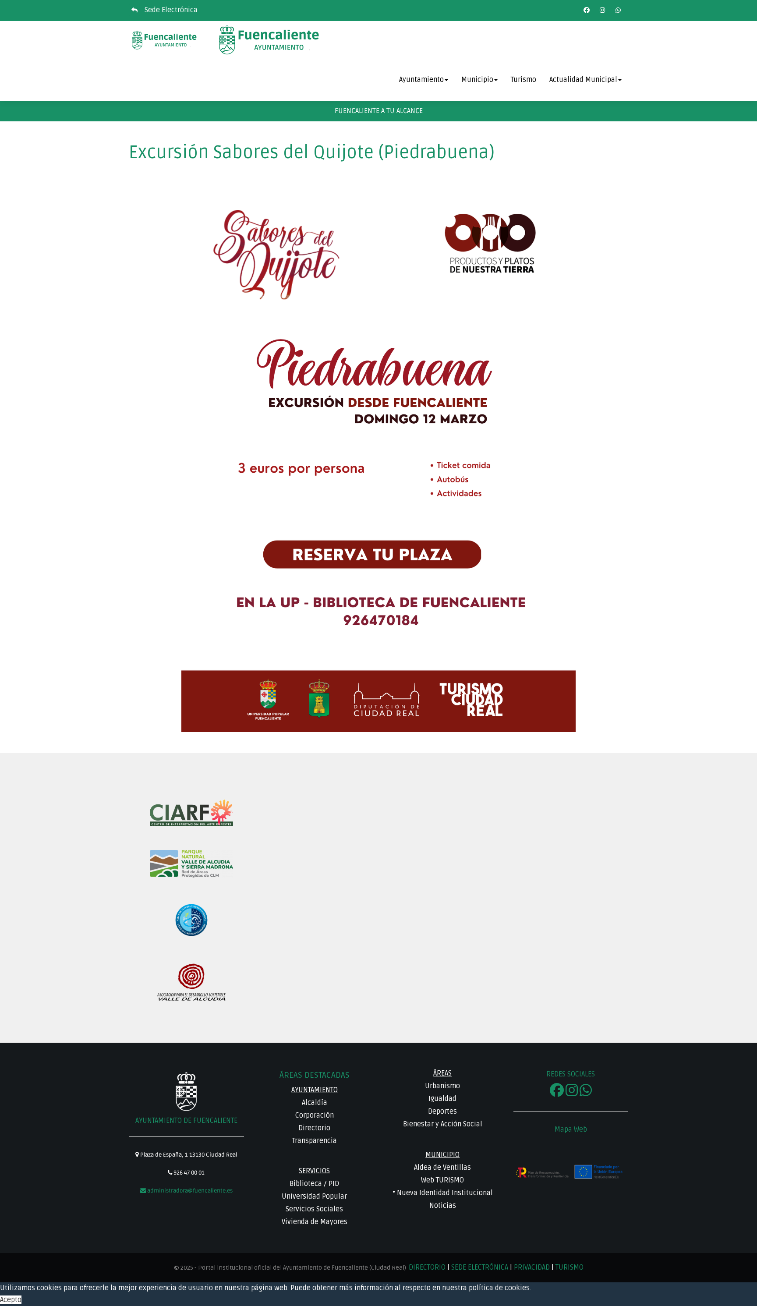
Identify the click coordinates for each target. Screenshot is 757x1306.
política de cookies (499, 1288)
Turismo (523, 79)
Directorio (314, 1128)
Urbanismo (442, 1086)
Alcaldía (314, 1102)
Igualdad (442, 1098)
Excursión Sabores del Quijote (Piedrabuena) (312, 152)
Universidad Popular (314, 1196)
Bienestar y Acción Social (442, 1124)
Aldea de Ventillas (442, 1167)
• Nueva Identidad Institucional (443, 1193)
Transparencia (314, 1140)
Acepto (10, 1299)
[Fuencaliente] (165, 40)
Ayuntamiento (421, 79)
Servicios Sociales (314, 1209)
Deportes (442, 1111)
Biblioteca (306, 1183)
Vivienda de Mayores (314, 1222)
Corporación (314, 1115)
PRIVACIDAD (532, 1267)
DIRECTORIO (428, 1267)
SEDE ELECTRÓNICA (479, 1267)
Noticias (442, 1205)
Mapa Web (571, 1129)
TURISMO (569, 1267)
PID (334, 1183)
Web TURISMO (442, 1180)
